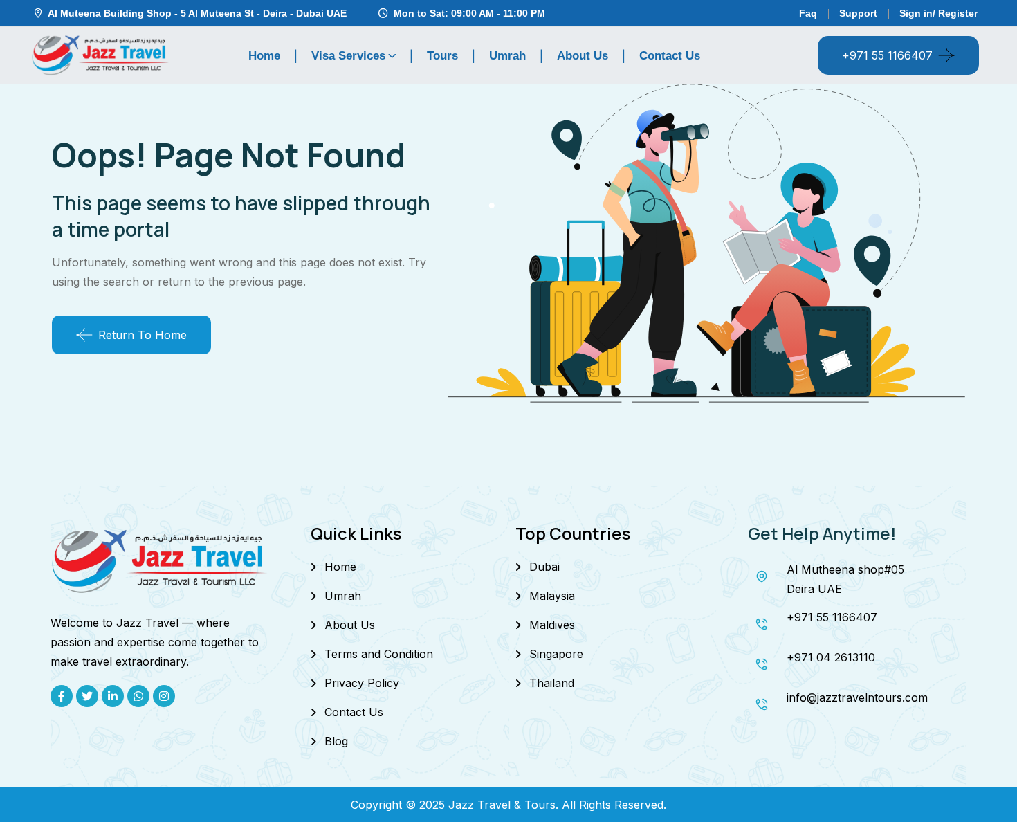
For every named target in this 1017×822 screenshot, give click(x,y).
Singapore (556, 654)
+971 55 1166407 (887, 55)
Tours (442, 55)
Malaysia (552, 596)
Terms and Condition (378, 654)
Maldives (552, 625)
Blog (336, 741)
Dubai (544, 567)
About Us (582, 55)
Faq (808, 13)
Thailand (551, 683)
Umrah (507, 55)
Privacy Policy (361, 683)
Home (264, 55)
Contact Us (669, 55)
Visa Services (348, 55)
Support (858, 13)
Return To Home (142, 335)
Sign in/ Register (938, 13)
